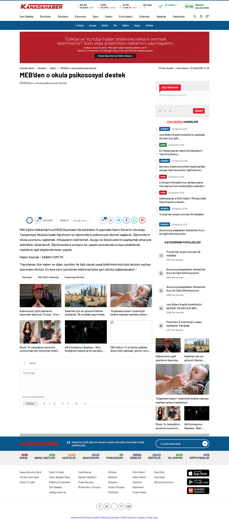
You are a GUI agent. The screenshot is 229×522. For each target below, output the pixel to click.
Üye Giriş (159, 472)
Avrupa (92, 25)
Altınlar (112, 472)
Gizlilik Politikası (101, 517)
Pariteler (154, 456)
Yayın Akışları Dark (59, 477)
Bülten (105, 25)
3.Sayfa (80, 25)
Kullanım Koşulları (137, 517)
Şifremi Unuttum (164, 482)
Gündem (63, 16)
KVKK (123, 517)
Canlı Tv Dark (56, 472)
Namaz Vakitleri (45, 456)
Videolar (144, 16)
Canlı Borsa (84, 472)
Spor (96, 16)
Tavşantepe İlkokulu (74, 277)
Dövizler (113, 477)
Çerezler (115, 517)
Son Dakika (26, 16)
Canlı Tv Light (27, 482)
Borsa (24, 456)
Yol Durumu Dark (29, 477)
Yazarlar (161, 16)
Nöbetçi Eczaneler (59, 482)
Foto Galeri (126, 16)
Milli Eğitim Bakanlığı (48, 277)
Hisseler (135, 456)
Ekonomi (80, 16)
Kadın (108, 16)
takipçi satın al (57, 492)
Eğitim (125, 25)
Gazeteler (179, 16)
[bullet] (67, 403)
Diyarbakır (27, 277)
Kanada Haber (27, 68)
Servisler (45, 16)
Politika (149, 25)
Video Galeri (139, 477)
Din (115, 25)
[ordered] (62, 403)
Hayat (137, 25)
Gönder (30, 403)
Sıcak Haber (139, 492)
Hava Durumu (91, 456)
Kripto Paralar (199, 456)
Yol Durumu (175, 456)
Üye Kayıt (159, 477)
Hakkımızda (77, 517)
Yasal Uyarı (152, 517)
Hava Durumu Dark (30, 472)
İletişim (88, 517)
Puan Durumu (114, 456)
